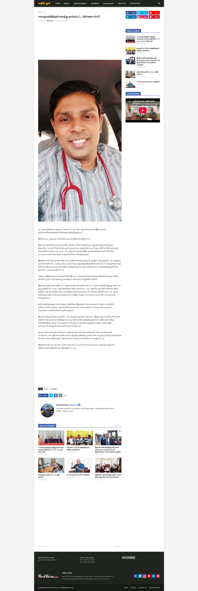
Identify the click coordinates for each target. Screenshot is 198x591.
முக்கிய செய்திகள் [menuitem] (80, 3)
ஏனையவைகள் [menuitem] (108, 3)
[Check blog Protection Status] (129, 558)
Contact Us (142, 587)
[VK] (56, 395)
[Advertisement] (80, 41)
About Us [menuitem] (122, 3)
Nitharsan (73, 405)
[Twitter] (51, 395)
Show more (118, 425)
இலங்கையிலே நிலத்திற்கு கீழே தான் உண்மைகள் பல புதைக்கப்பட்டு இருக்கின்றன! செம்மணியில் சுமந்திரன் (108, 449)
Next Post (117, 546)
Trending (53, 389)
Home (40, 12)
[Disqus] (80, 512)
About (126, 587)
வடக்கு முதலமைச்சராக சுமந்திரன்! (78, 475)
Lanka (45, 12)
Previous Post (43, 546)
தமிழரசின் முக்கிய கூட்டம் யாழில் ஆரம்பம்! (49, 476)
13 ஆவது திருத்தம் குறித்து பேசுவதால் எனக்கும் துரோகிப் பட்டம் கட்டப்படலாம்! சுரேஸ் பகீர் (50, 449)
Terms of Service (154, 587)
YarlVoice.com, (55, 587)
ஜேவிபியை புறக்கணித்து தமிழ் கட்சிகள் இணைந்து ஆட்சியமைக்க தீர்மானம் (108, 476)
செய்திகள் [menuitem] (94, 3)
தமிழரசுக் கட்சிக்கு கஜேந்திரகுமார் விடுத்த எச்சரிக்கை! (78, 448)
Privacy (133, 587)
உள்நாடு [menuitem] (66, 3)
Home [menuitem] (57, 3)
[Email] (60, 395)
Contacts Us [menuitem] (134, 3)
